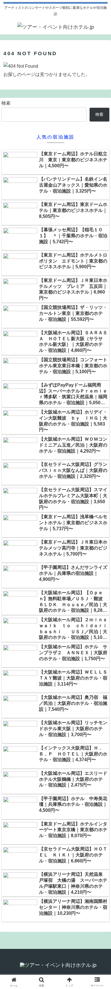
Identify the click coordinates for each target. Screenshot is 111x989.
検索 (6, 103)
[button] (100, 790)
